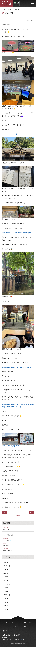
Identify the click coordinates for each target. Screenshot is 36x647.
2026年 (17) (6, 562)
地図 (21, 639)
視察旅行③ (6, 544)
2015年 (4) (6, 602)
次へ (31, 512)
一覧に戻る (18, 516)
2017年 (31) (6, 595)
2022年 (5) (6, 576)
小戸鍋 (18, 623)
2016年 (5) (6, 598)
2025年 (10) (6, 566)
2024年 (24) (6, 569)
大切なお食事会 (7, 549)
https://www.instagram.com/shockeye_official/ (16, 367)
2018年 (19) (6, 591)
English (16, 4)
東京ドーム (6, 528)
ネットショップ (14, 626)
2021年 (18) (6, 580)
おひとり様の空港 (8, 534)
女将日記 (10, 9)
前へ (5, 512)
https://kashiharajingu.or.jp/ (10, 446)
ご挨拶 (11, 623)
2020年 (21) (6, 584)
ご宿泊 (31, 623)
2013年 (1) (6, 609)
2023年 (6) (6, 573)
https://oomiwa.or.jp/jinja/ (10, 134)
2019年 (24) (6, 587)
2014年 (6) (6, 606)
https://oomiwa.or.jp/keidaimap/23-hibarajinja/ (16, 233)
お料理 (24, 623)
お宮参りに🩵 (7, 539)
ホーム (3, 9)
